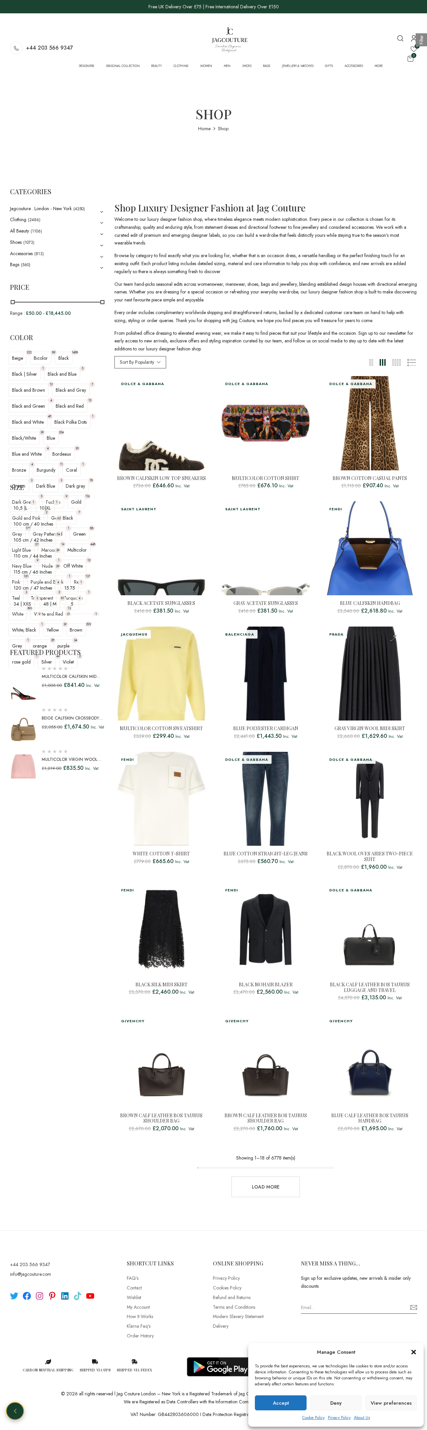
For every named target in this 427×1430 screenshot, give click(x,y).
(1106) (36, 231)
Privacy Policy (339, 1418)
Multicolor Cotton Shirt (265, 478)
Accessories (21, 253)
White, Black (24, 630)
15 (89, 400)
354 (61, 432)
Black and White (28, 422)
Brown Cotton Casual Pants (370, 478)
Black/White (24, 438)
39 (42, 432)
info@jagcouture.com (30, 1274)
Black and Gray (71, 390)
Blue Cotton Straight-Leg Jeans (266, 854)
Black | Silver (24, 374)
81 (62, 598)
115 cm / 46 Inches (33, 572)
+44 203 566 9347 (49, 48)
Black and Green (28, 406)
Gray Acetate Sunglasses (266, 603)
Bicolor (41, 358)
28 (52, 640)
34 (75, 640)
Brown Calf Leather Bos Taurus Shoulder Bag (161, 1118)
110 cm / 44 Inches (33, 556)
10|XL (45, 508)
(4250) (79, 209)
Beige (17, 358)
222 (29, 352)
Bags (14, 264)
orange (40, 646)
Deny (336, 1403)
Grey (17, 646)
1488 (75, 352)
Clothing (18, 219)
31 (68, 614)
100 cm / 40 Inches (33, 524)
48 (49, 416)
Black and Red (70, 406)
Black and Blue (62, 374)
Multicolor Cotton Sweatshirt (161, 728)
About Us (362, 1418)
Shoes (16, 242)
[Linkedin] (65, 1296)
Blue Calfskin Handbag (370, 603)
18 (91, 480)
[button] (413, 1352)
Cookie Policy (313, 1418)
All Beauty (19, 231)
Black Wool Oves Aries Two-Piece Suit (370, 856)
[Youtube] (90, 1296)
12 (51, 384)
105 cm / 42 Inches (33, 540)
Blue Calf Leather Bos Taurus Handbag (369, 1118)
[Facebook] (27, 1296)
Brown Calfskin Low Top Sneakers (161, 478)
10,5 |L (20, 508)
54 (58, 534)
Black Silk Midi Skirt (161, 985)
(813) (39, 254)
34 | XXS (22, 604)
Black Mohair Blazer (266, 985)
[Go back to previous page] (15, 1411)
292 (88, 624)
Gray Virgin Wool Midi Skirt (370, 728)
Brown (76, 630)
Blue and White (27, 454)
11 (61, 464)
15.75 (69, 588)
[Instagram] (39, 1296)
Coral (71, 470)
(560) (25, 265)
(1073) (28, 242)
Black (63, 358)
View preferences (391, 1403)
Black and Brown (28, 390)
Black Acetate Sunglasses (161, 603)
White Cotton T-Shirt (161, 854)
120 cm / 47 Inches (33, 588)
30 (77, 448)
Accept (281, 1403)
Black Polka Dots (70, 422)
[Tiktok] (77, 1296)
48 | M (49, 604)
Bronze (19, 470)
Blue (51, 438)
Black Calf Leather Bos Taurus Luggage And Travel (370, 987)
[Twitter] (14, 1296)
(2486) (34, 220)
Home (204, 128)
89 (53, 352)
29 (57, 566)
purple (63, 646)
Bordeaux (61, 454)
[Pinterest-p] (52, 1296)
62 (59, 518)
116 (87, 496)
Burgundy (46, 470)
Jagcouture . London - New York (41, 208)
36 (65, 624)
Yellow (53, 630)
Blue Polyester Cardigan (265, 728)
